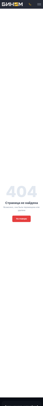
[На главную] (12, 4)
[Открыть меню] (39, 4)
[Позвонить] (30, 4)
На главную (21, 219)
